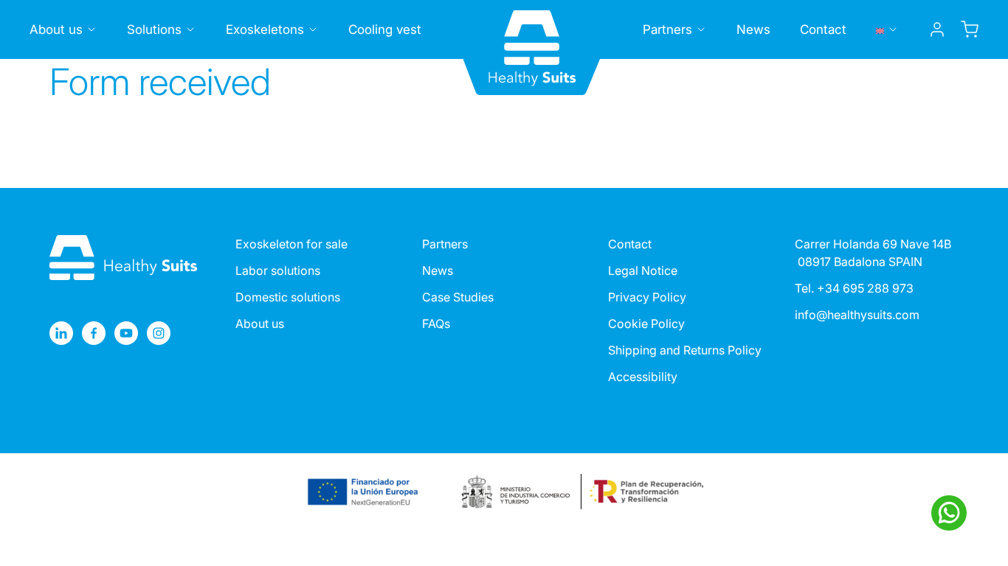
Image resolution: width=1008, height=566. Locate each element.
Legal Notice (642, 270)
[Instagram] (158, 333)
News (753, 29)
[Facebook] (93, 333)
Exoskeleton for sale (291, 244)
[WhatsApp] (949, 513)
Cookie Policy (646, 323)
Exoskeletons (265, 29)
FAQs (436, 323)
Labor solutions (277, 270)
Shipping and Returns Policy (685, 350)
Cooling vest (384, 29)
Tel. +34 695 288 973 (854, 288)
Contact (823, 29)
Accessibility (642, 376)
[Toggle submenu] (91, 29)
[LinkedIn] (61, 333)
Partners (667, 29)
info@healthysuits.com (857, 314)
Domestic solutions (287, 297)
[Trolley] (969, 29)
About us (56, 29)
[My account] (937, 29)
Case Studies (458, 297)
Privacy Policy (647, 297)
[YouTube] (126, 333)
